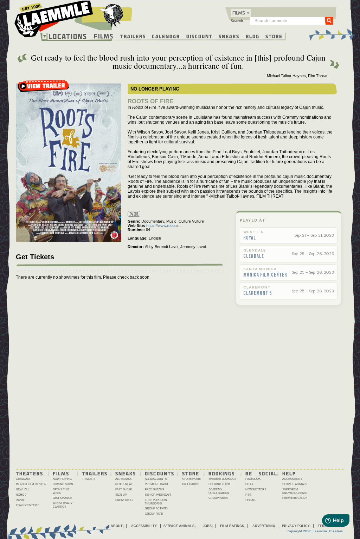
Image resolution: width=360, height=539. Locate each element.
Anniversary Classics (62, 505)
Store (274, 36)
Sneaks (229, 36)
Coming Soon (63, 484)
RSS (248, 494)
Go (329, 20)
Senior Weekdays (158, 494)
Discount (199, 36)
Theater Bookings (222, 479)
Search (237, 21)
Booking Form (219, 484)
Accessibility (292, 479)
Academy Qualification (218, 491)
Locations (68, 36)
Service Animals (294, 484)
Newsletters (255, 489)
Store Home (191, 479)
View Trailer (44, 88)
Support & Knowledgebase (294, 491)
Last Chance (62, 498)
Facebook (253, 479)
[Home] (73, 20)
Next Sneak (124, 484)
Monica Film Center (265, 275)
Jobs (207, 526)
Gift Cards (190, 484)
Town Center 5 (27, 505)
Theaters (29, 473)
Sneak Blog (124, 500)
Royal (249, 238)
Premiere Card (156, 484)
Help (289, 473)
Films (104, 35)
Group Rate (154, 513)
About (117, 526)
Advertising (263, 526)
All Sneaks (123, 479)
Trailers (133, 36)
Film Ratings (232, 526)
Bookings (221, 473)
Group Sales (218, 498)
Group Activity (156, 508)
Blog (252, 36)
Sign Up (121, 494)
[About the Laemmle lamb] (111, 15)
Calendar (166, 36)
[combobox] (241, 13)
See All (250, 500)
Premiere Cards (294, 498)
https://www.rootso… (164, 225)
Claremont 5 (257, 293)
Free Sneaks (154, 489)
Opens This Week (61, 491)
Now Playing (62, 479)
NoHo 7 (21, 494)
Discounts (159, 473)
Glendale (253, 256)
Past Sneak (123, 489)
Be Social (261, 473)
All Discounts (156, 479)
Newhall (22, 489)
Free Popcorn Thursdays (156, 501)
